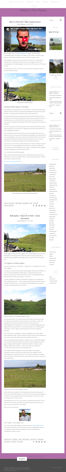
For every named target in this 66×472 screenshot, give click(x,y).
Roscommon (7, 441)
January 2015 (52, 195)
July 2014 (51, 202)
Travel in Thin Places (33, 10)
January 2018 (52, 170)
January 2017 (52, 181)
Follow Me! (47, 456)
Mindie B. (30, 1)
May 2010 (51, 239)
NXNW (60, 467)
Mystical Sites (52, 260)
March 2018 (52, 168)
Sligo (31, 203)
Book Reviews (52, 252)
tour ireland (20, 441)
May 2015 (51, 193)
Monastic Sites (52, 258)
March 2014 (52, 208)
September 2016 (53, 185)
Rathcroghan (26, 203)
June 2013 (51, 218)
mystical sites (33, 439)
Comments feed (53, 281)
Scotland (51, 264)
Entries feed (52, 279)
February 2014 (52, 210)
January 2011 (52, 233)
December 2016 (53, 183)
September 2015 (53, 191)
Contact (34, 5)
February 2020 (52, 164)
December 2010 (53, 235)
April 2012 (51, 229)
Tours (38, 1)
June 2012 (51, 227)
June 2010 (51, 237)
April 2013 (51, 223)
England (51, 254)
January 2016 (52, 189)
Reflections (52, 262)
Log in (50, 276)
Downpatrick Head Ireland (55, 95)
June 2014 (51, 204)
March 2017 (52, 176)
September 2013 (53, 214)
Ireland (25, 19)
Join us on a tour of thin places (12, 161)
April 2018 (51, 166)
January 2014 (52, 212)
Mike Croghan (19, 203)
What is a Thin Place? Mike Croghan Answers (25, 22)
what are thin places (9, 205)
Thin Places (35, 203)
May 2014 (51, 206)
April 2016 (51, 187)
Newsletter (55, 1)
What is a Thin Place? (16, 1)
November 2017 (53, 172)
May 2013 (51, 220)
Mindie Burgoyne (22, 24)
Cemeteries (14, 439)
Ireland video (11, 203)
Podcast (45, 1)
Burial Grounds (7, 439)
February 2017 (52, 178)
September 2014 (53, 199)
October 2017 (52, 174)
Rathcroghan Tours (23, 53)
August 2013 (52, 216)
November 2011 (52, 231)
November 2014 (53, 197)
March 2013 (52, 225)
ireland (5, 203)
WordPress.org (52, 283)
